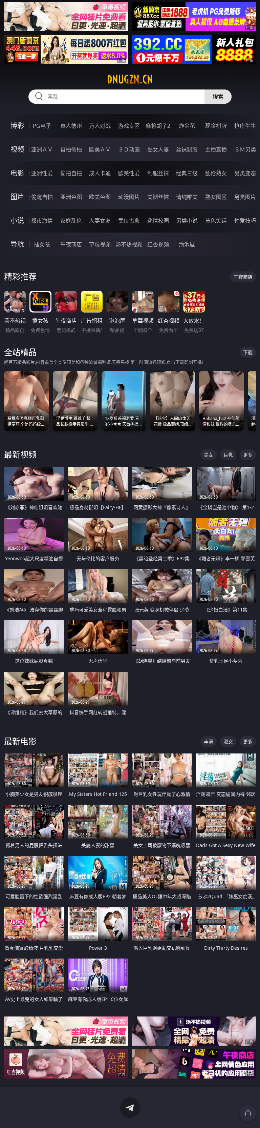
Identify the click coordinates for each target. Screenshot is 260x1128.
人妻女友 (100, 220)
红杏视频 (158, 244)
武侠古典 (129, 220)
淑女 (228, 741)
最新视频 (20, 454)
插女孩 (42, 244)
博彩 (17, 125)
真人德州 (71, 125)
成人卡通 (100, 173)
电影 (17, 173)
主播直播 (216, 149)
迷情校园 (158, 220)
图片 (17, 196)
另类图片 (245, 197)
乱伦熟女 (216, 173)
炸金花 (187, 125)
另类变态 (245, 173)
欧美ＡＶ (100, 149)
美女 (208, 454)
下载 (248, 352)
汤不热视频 (129, 244)
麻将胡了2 (158, 125)
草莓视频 (100, 244)
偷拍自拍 (71, 173)
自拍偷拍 (71, 149)
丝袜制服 (187, 149)
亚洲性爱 (42, 173)
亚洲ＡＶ (42, 149)
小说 (17, 220)
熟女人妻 (158, 149)
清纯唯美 (187, 197)
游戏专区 (129, 125)
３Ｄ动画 (129, 149)
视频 (17, 149)
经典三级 (187, 173)
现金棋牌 (216, 125)
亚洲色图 (71, 197)
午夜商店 (71, 244)
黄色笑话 (216, 220)
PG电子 (42, 125)
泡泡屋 (187, 244)
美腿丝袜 (158, 197)
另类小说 (187, 220)
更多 (248, 454)
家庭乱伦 (71, 220)
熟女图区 (216, 197)
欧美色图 (100, 197)
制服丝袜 (158, 173)
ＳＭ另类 (245, 149)
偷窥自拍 (42, 197)
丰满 (208, 741)
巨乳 (228, 454)
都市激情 (42, 220)
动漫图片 (129, 197)
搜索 (218, 96)
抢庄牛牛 (245, 125)
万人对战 (100, 125)
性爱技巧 (245, 220)
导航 (17, 244)
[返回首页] (248, 1113)
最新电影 (20, 741)
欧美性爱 (129, 173)
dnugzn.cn (130, 79)
